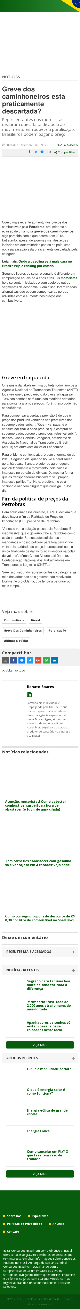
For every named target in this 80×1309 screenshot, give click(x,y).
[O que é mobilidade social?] (15, 1073)
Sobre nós (14, 1216)
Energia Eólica (38, 1131)
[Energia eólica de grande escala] (15, 1115)
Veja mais (40, 1045)
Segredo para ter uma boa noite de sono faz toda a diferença (48, 985)
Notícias (11, 76)
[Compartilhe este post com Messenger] (42, 152)
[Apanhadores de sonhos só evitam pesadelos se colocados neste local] (15, 1027)
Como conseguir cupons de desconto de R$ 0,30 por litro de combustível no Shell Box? (40, 918)
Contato (13, 1231)
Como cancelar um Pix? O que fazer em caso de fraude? (47, 1155)
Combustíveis (14, 620)
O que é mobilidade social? (49, 1069)
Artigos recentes (22, 1058)
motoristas (69, 278)
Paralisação (57, 630)
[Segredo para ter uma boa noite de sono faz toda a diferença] (15, 985)
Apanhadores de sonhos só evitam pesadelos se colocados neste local (48, 1026)
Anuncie (58, 1224)
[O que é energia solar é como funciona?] (15, 1094)
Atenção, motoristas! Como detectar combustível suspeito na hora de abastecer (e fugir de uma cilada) (35, 805)
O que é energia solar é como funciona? (46, 1091)
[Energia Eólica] (15, 1135)
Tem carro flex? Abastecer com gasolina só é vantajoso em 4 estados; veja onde (38, 863)
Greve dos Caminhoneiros (23, 630)
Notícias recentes (22, 970)
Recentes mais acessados (28, 951)
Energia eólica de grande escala (47, 1112)
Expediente (40, 1216)
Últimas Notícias (16, 641)
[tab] (40, 952)
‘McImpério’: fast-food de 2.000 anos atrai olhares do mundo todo (49, 1005)
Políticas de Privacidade (24, 1224)
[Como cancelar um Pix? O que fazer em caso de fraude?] (15, 1156)
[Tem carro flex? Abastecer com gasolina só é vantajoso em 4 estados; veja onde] (40, 854)
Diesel (35, 620)
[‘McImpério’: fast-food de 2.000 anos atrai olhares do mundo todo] (15, 1006)
